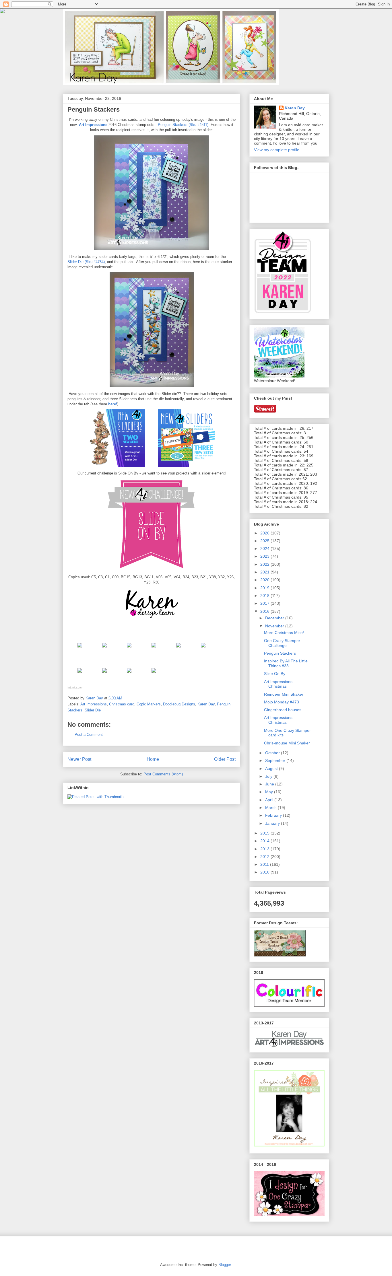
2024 (265, 548)
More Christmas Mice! (284, 632)
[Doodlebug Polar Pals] (129, 674)
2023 (265, 556)
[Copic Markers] (178, 649)
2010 (265, 872)
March (271, 807)
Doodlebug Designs (179, 704)
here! (112, 404)
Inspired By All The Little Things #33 (286, 663)
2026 (265, 533)
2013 (265, 849)
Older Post (225, 759)
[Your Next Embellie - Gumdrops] (104, 674)
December (275, 618)
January (273, 823)
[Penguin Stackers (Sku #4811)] (80, 649)
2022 (265, 564)
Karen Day (206, 704)
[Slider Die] (203, 649)
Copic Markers (149, 704)
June (270, 784)
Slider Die (93, 710)
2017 (265, 603)
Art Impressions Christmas (278, 684)
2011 (265, 864)
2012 (265, 856)
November (275, 626)
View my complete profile (276, 149)
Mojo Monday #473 (281, 702)
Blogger (224, 1265)
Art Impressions (93, 124)
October (273, 752)
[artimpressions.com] (129, 649)
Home (153, 759)
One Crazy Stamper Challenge (282, 643)
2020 (265, 579)
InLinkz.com (75, 687)
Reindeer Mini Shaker (283, 694)
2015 (265, 833)
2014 (265, 841)
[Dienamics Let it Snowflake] (80, 674)
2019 (265, 588)
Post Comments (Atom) (163, 774)
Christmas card (121, 704)
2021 (265, 572)
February (274, 815)
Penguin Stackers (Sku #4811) (183, 124)
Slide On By (274, 673)
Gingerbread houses (282, 709)
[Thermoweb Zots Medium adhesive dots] (154, 674)
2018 (265, 595)
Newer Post (79, 759)
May (269, 791)
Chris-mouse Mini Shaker (287, 743)
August (272, 768)
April (269, 800)
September (275, 760)
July (269, 776)
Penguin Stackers (280, 653)
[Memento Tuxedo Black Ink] (104, 649)
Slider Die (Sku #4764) (86, 262)
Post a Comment (89, 734)
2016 (265, 611)
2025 (265, 540)
